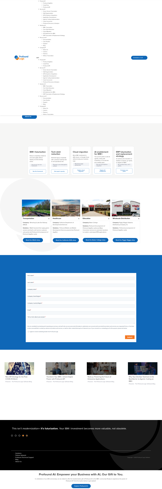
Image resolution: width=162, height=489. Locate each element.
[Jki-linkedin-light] (12, 435)
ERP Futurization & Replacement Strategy (54, 35)
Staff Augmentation (48, 13)
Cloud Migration (47, 31)
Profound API (46, 7)
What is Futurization (48, 55)
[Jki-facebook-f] (16, 435)
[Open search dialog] (128, 57)
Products (42, 1)
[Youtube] (23, 435)
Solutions (42, 25)
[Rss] (27, 435)
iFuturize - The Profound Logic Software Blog (18, 382)
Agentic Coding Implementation (51, 19)
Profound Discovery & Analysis (51, 23)
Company (42, 47)
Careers (45, 51)
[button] (77, 58)
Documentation (47, 39)
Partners (45, 53)
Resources (42, 37)
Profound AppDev (48, 3)
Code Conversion (47, 21)
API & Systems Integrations (50, 15)
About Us (45, 49)
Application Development (49, 17)
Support (45, 43)
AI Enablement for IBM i (49, 33)
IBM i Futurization (47, 27)
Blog (44, 45)
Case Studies (46, 41)
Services (42, 9)
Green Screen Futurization (50, 11)
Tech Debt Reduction (48, 29)
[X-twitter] (19, 435)
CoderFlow (46, 5)
